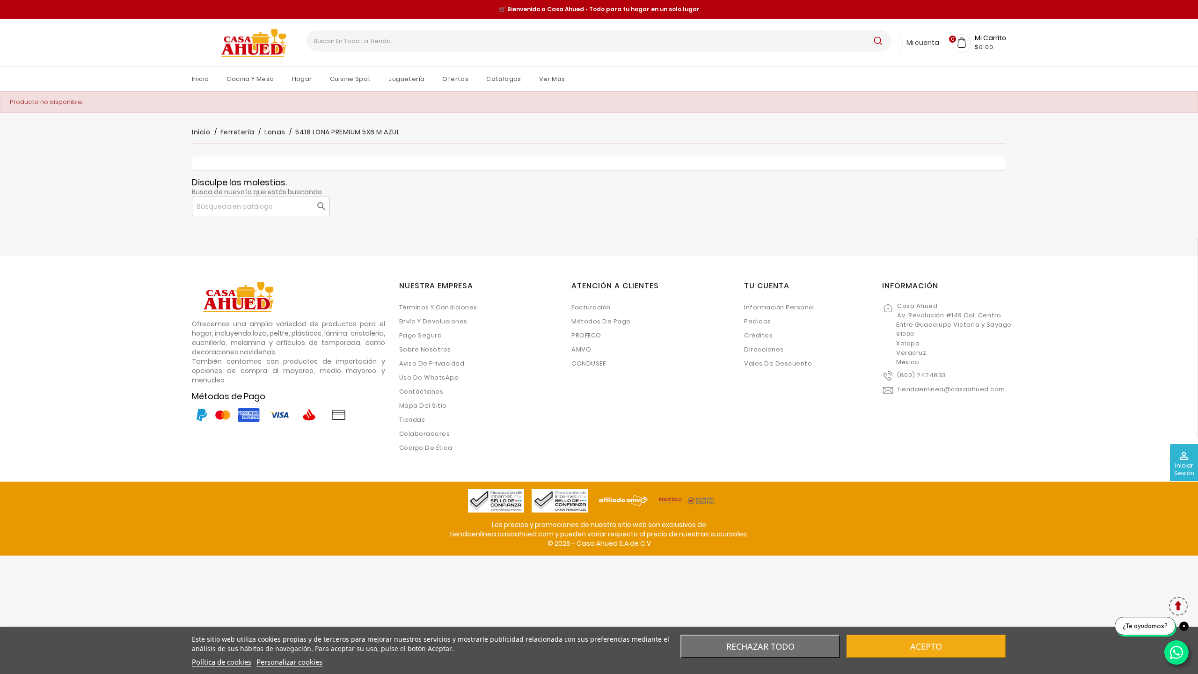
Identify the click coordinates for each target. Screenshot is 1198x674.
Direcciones (764, 349)
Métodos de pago (601, 321)
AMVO (581, 349)
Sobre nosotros (425, 349)
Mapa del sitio (423, 405)
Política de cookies (221, 662)
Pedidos (757, 321)
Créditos (758, 335)
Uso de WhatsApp (429, 377)
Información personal (779, 307)
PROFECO (586, 335)
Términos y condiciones (438, 307)
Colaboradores (424, 433)
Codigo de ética (426, 447)
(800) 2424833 (921, 375)
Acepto (926, 646)
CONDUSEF (588, 363)
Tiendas (412, 419)
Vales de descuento (778, 363)
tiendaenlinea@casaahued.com (951, 389)
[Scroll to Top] (1178, 607)
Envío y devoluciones (433, 321)
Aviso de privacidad (432, 363)
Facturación (591, 307)
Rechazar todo (760, 646)
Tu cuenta (766, 285)
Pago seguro (420, 335)
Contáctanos (421, 391)
